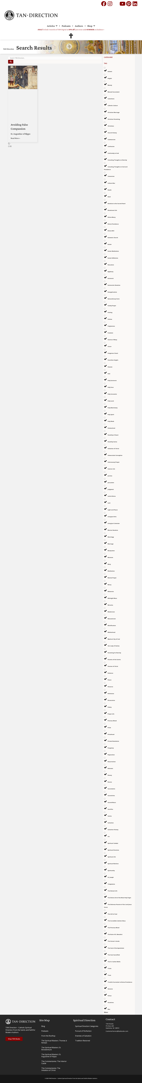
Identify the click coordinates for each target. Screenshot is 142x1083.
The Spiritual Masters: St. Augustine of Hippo (51, 1055)
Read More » (15, 138)
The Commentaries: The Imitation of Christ (50, 1069)
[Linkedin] (135, 3)
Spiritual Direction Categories (86, 1026)
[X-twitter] (116, 3)
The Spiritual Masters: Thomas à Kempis (54, 1041)
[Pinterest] (128, 3)
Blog (43, 1026)
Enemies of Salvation (83, 1036)
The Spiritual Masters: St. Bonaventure (51, 1048)
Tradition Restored (82, 1040)
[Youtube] (122, 3)
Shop (89, 26)
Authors (79, 26)
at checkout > (95, 29)
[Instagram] (110, 3)
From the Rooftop (48, 1036)
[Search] (10, 62)
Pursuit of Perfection (83, 1031)
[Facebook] (103, 3)
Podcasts (66, 26)
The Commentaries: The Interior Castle (54, 1062)
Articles (51, 26)
